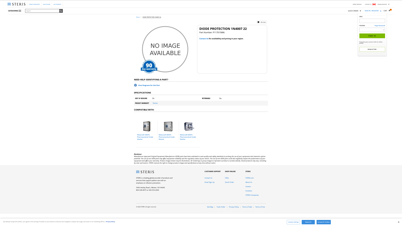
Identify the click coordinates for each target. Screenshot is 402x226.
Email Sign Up (210, 182)
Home (138, 17)
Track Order (221, 207)
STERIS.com (249, 178)
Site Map (210, 207)
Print (263, 22)
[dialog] (372, 34)
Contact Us (368, 4)
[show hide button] (384, 29)
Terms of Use (260, 207)
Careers (248, 186)
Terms (155, 103)
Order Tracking (357, 4)
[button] (61, 11)
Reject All (308, 222)
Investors (248, 191)
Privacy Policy (234, 207)
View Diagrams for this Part (149, 85)
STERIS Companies (252, 195)
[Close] (398, 222)
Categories (13, 11)
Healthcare (46, 4)
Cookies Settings (293, 222)
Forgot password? (380, 25)
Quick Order (229, 182)
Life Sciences (57, 4)
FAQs (227, 178)
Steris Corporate (34, 4)
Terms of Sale (247, 207)
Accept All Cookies (324, 222)
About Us (248, 182)
